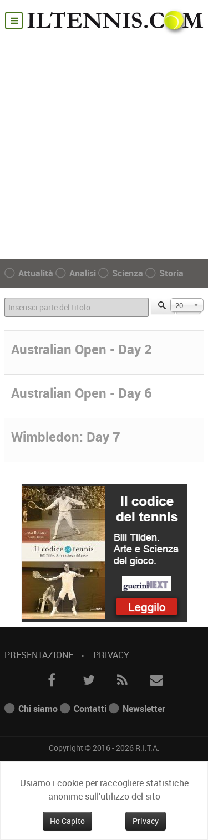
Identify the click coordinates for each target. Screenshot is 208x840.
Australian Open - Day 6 (81, 393)
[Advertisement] (104, 145)
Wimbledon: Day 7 (65, 436)
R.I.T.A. (147, 747)
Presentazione (38, 655)
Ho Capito (67, 821)
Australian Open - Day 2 (81, 349)
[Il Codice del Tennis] (104, 552)
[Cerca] (163, 306)
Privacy (111, 655)
